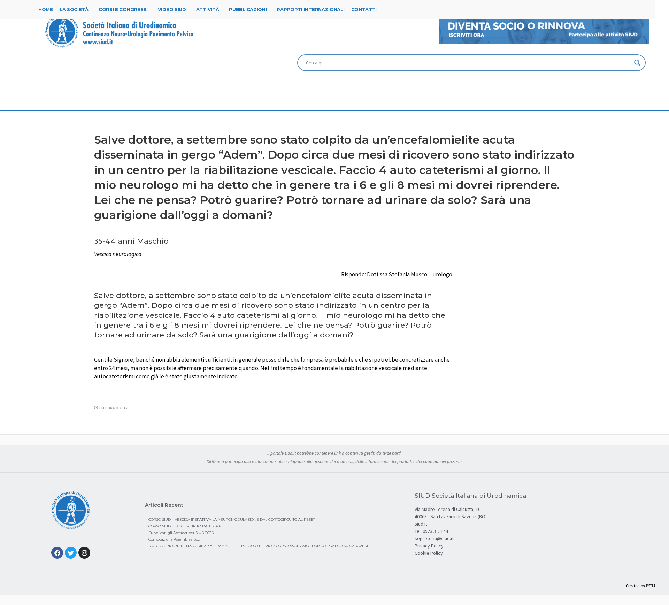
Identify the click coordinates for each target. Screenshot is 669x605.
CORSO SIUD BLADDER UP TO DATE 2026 (184, 526)
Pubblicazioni (248, 9)
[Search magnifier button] (637, 63)
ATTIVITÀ (207, 9)
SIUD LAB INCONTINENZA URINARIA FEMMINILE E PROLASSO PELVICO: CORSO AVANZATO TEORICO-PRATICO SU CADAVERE (258, 546)
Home (45, 9)
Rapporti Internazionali (310, 9)
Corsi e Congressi (123, 9)
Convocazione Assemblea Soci (174, 539)
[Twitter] (71, 553)
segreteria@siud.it (434, 538)
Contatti (364, 9)
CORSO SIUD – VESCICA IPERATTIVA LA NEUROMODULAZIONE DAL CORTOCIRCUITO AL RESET (231, 519)
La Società (74, 9)
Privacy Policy (429, 546)
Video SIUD (172, 9)
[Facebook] (57, 553)
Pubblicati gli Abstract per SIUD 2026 (181, 532)
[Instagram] (84, 553)
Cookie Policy (429, 553)
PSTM (650, 585)
